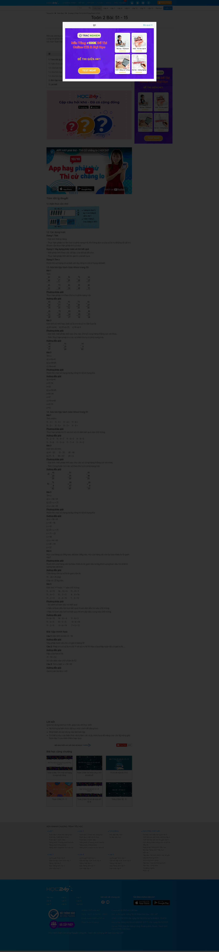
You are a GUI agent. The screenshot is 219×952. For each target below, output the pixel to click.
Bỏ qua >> (148, 25)
